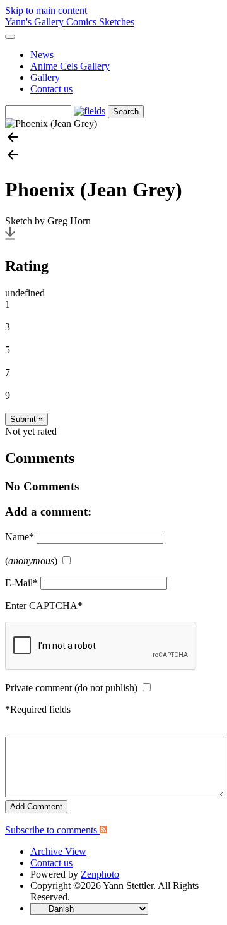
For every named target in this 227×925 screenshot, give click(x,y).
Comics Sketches (100, 21)
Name (19, 536)
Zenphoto (100, 874)
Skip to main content (46, 10)
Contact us (51, 88)
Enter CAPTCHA (44, 605)
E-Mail (21, 582)
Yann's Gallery (35, 21)
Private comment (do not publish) (71, 687)
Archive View (58, 851)
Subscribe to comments (52, 830)
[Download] (10, 239)
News (42, 54)
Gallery (45, 77)
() (31, 560)
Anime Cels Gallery (70, 66)
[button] (113, 138)
